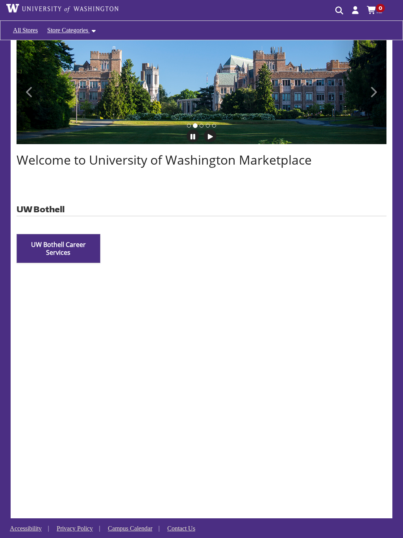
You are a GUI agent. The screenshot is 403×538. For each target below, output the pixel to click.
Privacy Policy (75, 528)
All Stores (25, 30)
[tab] (189, 126)
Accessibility (26, 528)
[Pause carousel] (193, 136)
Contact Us (181, 528)
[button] (356, 9)
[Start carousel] (210, 136)
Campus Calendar (130, 528)
